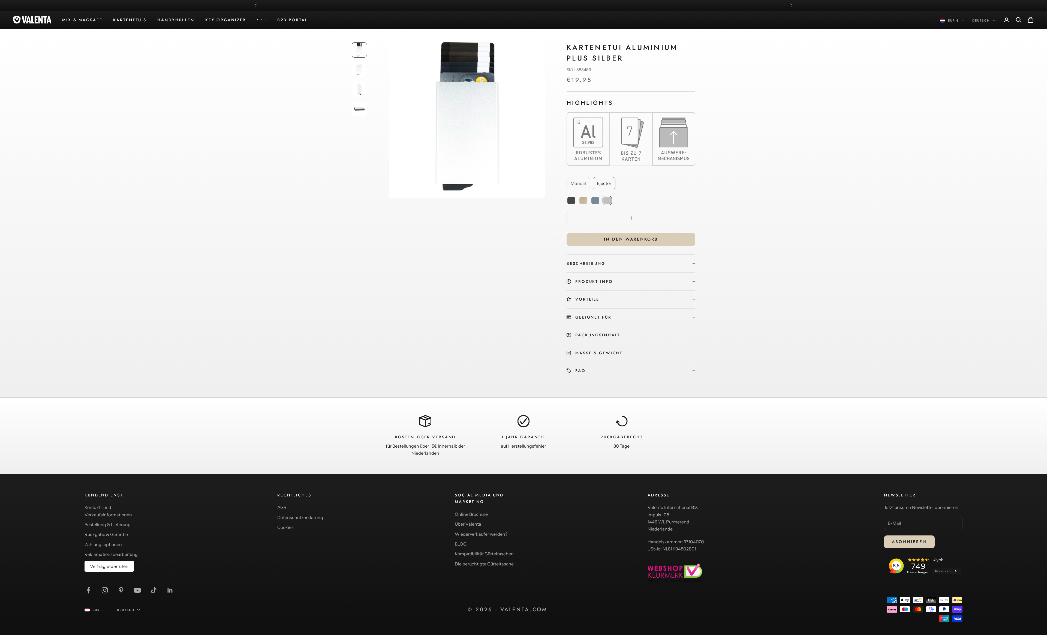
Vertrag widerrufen (109, 566)
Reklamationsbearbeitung (111, 554)
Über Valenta (468, 524)
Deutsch (981, 20)
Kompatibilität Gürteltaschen (484, 553)
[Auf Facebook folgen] (88, 590)
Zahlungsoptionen (103, 544)
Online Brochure (471, 514)
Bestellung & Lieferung (108, 524)
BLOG (461, 544)
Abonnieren (909, 542)
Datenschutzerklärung (300, 517)
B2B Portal (292, 20)
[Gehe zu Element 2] (359, 69)
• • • (261, 20)
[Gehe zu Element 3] (359, 89)
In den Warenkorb (631, 239)
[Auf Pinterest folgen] (121, 590)
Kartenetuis (129, 20)
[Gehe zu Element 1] (359, 50)
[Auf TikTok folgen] (154, 590)
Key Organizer (225, 20)
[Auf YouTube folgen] (137, 590)
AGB (281, 507)
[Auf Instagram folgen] (105, 590)
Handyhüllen (175, 20)
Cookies (285, 527)
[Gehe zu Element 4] (359, 108)
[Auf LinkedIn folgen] (170, 590)
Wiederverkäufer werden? (481, 534)
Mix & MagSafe (82, 20)
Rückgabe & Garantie (106, 534)
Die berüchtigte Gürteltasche (484, 564)
